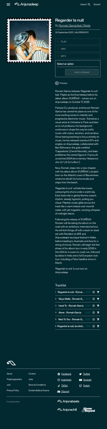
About (9, 373)
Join (9, 384)
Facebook (66, 373)
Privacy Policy (13, 390)
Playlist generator (14, 379)
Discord (65, 391)
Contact (32, 373)
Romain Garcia (79, 298)
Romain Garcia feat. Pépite (74, 25)
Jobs (30, 379)
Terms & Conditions (37, 384)
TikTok (64, 385)
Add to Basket (81, 72)
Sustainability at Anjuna (38, 390)
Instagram (66, 379)
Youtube (87, 379)
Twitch (86, 385)
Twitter (86, 373)
